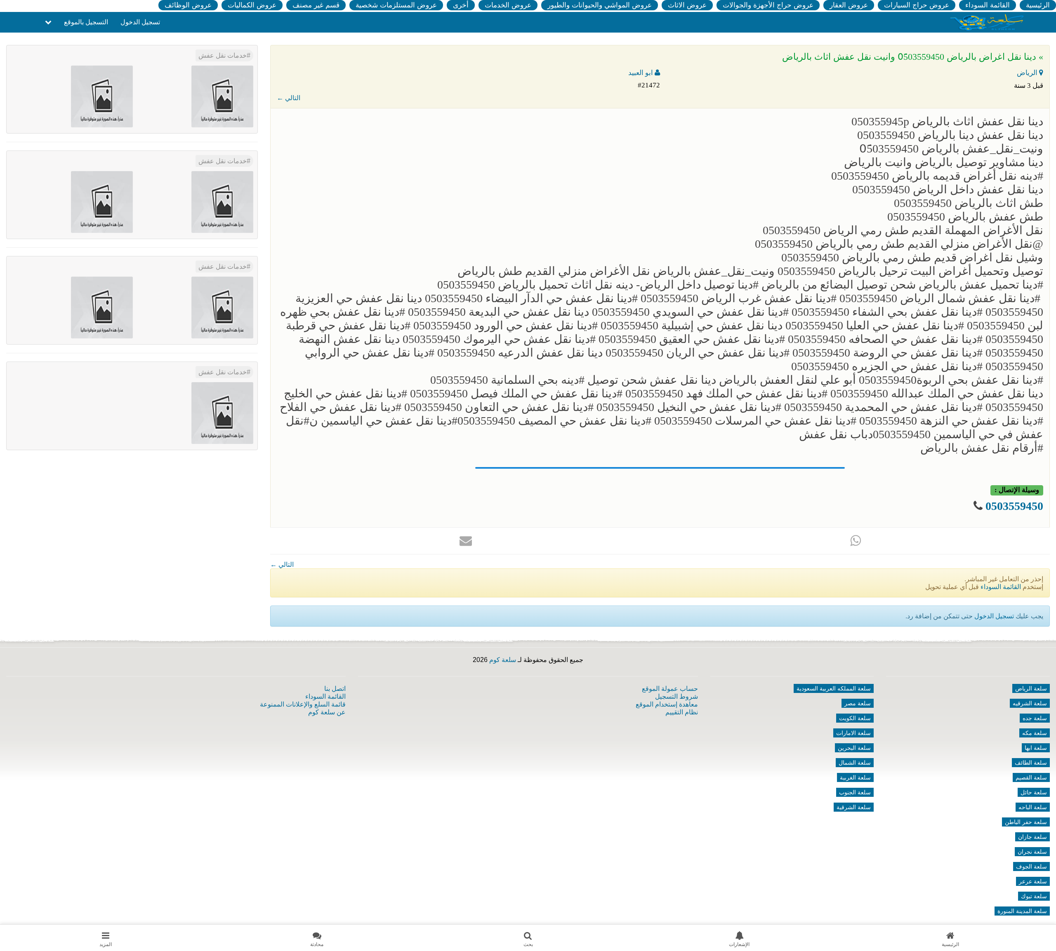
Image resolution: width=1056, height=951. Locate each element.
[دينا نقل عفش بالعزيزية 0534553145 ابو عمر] (222, 412)
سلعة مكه (1034, 733)
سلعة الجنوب (855, 792)
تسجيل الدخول (140, 22)
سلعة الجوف (1031, 866)
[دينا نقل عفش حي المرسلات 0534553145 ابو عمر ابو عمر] (222, 306)
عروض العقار (849, 5)
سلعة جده (1035, 718)
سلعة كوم (502, 659)
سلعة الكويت (855, 718)
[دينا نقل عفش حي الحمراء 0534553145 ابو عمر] (102, 306)
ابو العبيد (641, 73)
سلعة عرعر (1033, 881)
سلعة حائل (1034, 792)
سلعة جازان (1032, 837)
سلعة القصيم (1031, 777)
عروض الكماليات (252, 5)
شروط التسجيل (676, 696)
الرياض (1028, 73)
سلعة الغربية (855, 777)
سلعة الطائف (1031, 762)
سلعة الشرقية (854, 807)
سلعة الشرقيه (1030, 703)
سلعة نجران (1032, 851)
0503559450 (1014, 506)
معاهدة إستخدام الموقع (667, 704)
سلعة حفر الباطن (1026, 822)
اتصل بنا (335, 688)
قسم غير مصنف (315, 5)
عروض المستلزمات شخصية (396, 5)
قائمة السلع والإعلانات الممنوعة (303, 704)
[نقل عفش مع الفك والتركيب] (222, 201)
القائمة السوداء (987, 5)
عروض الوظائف (188, 5)
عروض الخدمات (508, 5)
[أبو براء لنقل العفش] (102, 201)
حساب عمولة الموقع (670, 688)
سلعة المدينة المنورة (1022, 911)
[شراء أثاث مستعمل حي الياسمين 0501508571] (222, 95)
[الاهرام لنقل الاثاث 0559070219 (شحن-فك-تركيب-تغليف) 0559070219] (102, 95)
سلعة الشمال (855, 762)
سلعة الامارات (853, 733)
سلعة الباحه (1032, 807)
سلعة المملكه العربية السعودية (834, 688)
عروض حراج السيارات (916, 5)
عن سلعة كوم (327, 712)
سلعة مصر (857, 703)
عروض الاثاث (687, 5)
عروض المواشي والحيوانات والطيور (599, 5)
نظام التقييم (681, 712)
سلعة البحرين (854, 747)
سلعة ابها (1036, 747)
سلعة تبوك (1034, 896)
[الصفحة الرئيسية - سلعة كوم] (987, 21)
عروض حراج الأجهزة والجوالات (768, 5)
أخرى (461, 5)
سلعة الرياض (1031, 688)
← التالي (288, 97)
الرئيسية (1038, 5)
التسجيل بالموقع (86, 22)
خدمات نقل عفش (222, 55)
